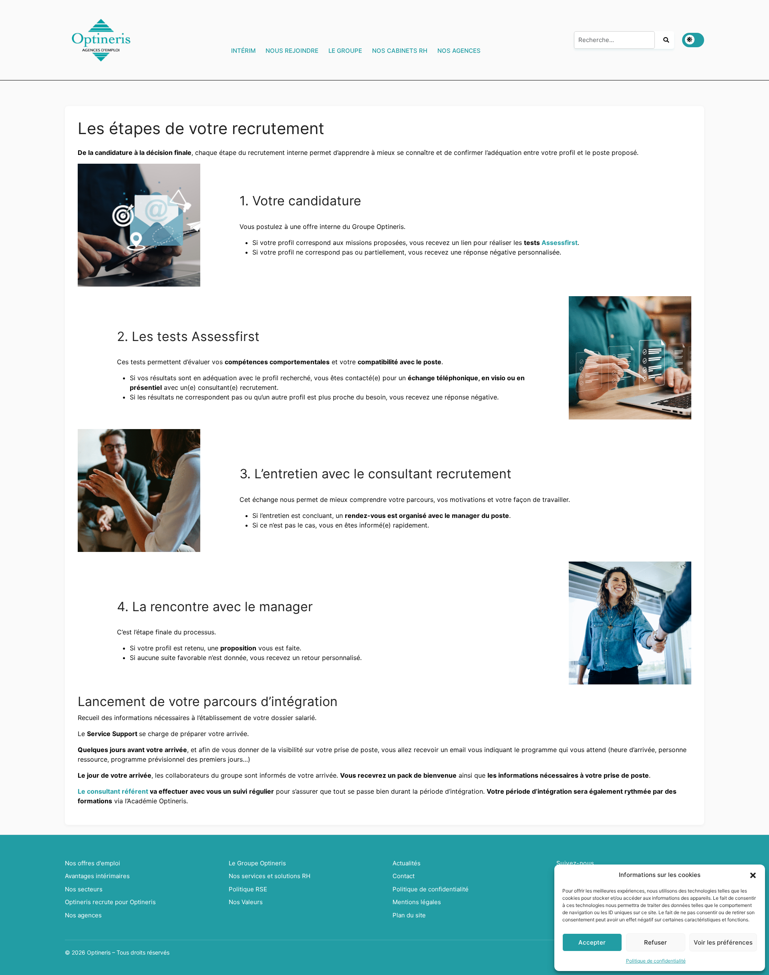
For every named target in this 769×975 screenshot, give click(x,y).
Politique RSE (248, 889)
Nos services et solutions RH (269, 876)
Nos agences (459, 50)
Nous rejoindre (292, 50)
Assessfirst (560, 243)
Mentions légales (417, 902)
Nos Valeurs (246, 902)
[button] (753, 875)
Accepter (592, 942)
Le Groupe (345, 50)
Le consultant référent (113, 791)
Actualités (407, 863)
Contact (404, 876)
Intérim (243, 50)
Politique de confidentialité (656, 961)
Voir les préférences (723, 942)
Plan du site (409, 915)
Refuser (655, 942)
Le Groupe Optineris (257, 863)
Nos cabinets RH (399, 50)
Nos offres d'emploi (92, 863)
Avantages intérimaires (97, 876)
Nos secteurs (84, 889)
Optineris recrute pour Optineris (110, 902)
